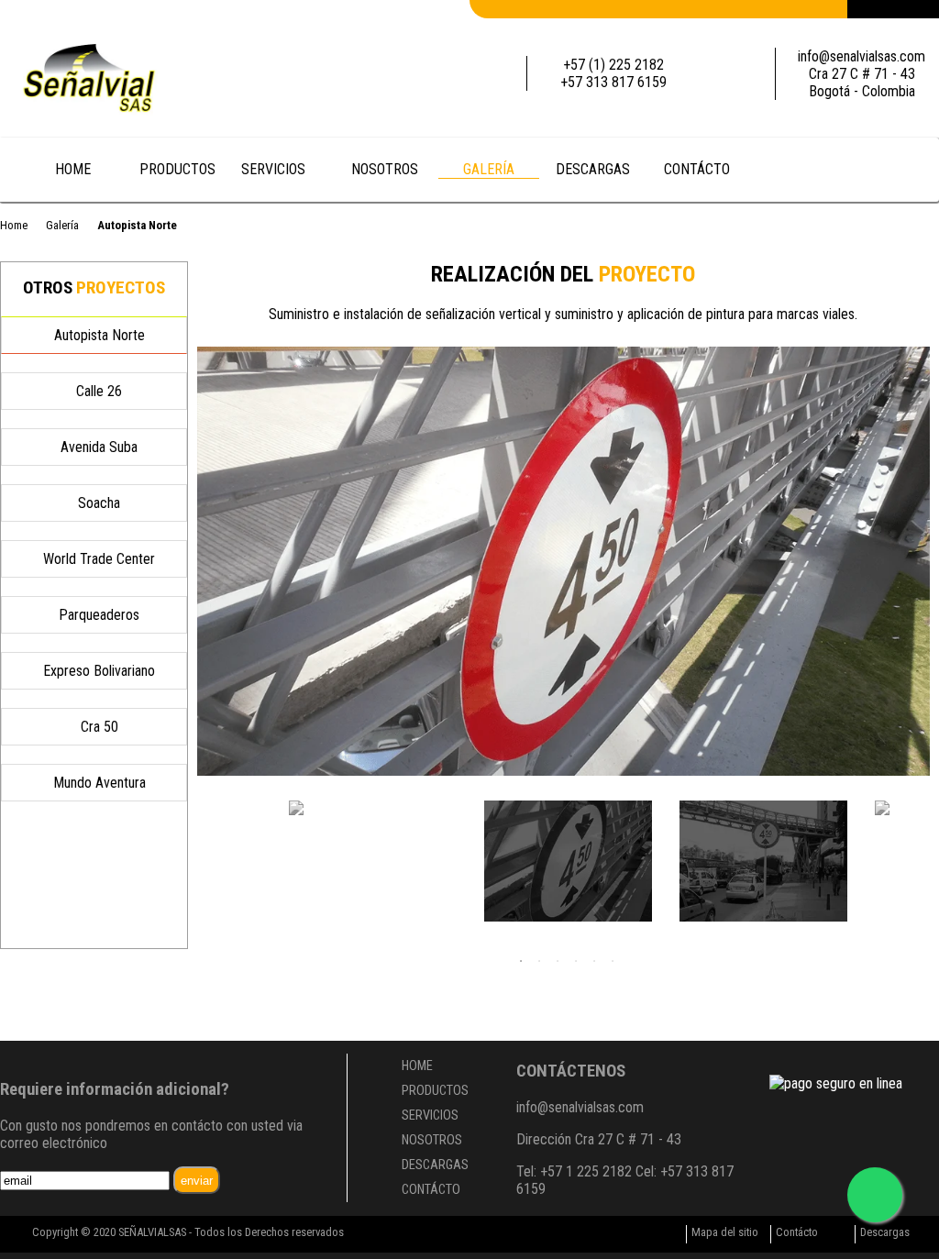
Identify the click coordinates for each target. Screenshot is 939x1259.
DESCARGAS (593, 169)
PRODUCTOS (177, 169)
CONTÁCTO (697, 169)
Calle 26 (99, 391)
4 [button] (576, 961)
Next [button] (919, 851)
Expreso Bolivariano (99, 670)
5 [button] (594, 961)
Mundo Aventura (99, 782)
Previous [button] (215, 851)
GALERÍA (488, 169)
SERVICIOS (275, 169)
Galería (62, 225)
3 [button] (557, 961)
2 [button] (539, 961)
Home (14, 225)
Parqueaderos (99, 615)
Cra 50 (99, 726)
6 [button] (612, 961)
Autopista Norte (99, 335)
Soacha (99, 503)
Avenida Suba (99, 447)
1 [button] (521, 961)
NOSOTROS (384, 169)
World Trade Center (99, 559)
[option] (563, 561)
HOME (73, 169)
